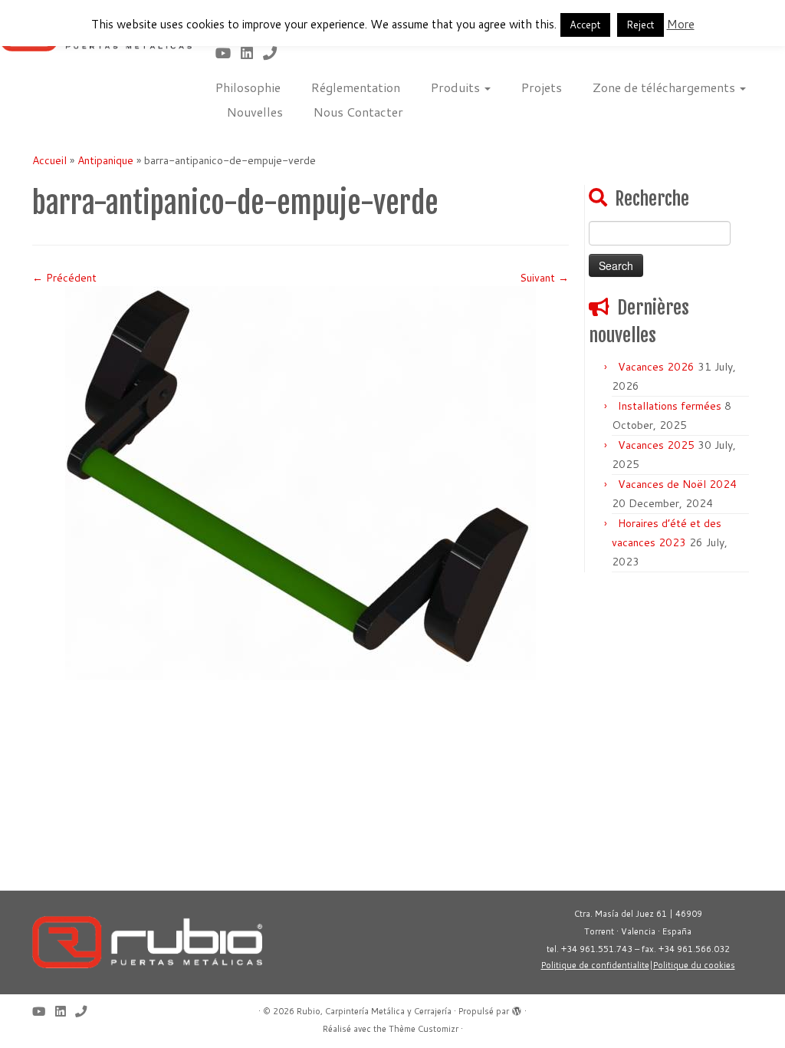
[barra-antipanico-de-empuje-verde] (300, 481)
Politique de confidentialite (595, 965)
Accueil (49, 160)
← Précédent (64, 277)
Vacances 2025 (656, 445)
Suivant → (544, 277)
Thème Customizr (423, 1029)
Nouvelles (255, 111)
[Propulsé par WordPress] (516, 1008)
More (681, 24)
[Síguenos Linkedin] (252, 53)
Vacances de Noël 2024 (677, 484)
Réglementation (355, 87)
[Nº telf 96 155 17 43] (275, 53)
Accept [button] (585, 24)
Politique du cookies (694, 965)
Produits (457, 87)
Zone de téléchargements (665, 87)
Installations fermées (669, 406)
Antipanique (105, 160)
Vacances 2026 (656, 366)
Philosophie (248, 87)
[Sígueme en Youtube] (228, 53)
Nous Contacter (358, 111)
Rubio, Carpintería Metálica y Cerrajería (374, 1011)
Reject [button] (640, 24)
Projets (541, 87)
